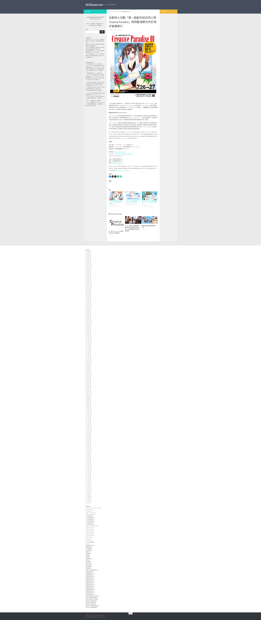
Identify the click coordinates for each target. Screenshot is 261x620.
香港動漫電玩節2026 (90, 594)
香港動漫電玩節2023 (90, 589)
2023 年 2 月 (88, 316)
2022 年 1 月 (88, 337)
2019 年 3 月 (88, 386)
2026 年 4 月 (88, 257)
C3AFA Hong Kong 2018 (91, 512)
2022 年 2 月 (88, 336)
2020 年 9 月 (88, 364)
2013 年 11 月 (89, 488)
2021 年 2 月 (88, 355)
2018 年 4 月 (88, 404)
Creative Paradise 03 (90, 530)
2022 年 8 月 (88, 326)
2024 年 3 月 (88, 298)
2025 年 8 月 (88, 271)
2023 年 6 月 (88, 311)
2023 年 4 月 (88, 313)
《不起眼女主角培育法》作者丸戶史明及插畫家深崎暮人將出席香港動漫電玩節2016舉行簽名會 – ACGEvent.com (95, 84)
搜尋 (87, 29)
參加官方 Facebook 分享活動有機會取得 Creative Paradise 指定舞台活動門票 (149, 202)
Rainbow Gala (88, 539)
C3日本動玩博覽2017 (90, 524)
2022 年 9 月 (88, 324)
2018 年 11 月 (89, 393)
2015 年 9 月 (88, 452)
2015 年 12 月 (89, 447)
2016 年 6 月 (88, 437)
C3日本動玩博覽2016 (90, 522)
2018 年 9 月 (88, 396)
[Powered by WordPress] (90, 617)
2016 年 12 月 (89, 427)
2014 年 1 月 (88, 484)
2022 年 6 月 (88, 329)
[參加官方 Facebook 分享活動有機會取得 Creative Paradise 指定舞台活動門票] (149, 195)
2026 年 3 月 (88, 259)
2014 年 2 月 (88, 483)
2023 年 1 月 (88, 318)
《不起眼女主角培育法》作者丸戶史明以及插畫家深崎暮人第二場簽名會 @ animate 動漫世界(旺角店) (95, 89)
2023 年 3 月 (88, 315)
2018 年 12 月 (89, 391)
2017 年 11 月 (89, 413)
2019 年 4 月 (88, 385)
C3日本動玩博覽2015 (90, 521)
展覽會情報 (88, 553)
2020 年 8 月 (88, 365)
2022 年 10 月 (89, 323)
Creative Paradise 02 (90, 529)
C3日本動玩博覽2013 (90, 517)
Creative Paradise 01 (114, 11)
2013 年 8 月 (88, 492)
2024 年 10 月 (89, 287)
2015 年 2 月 (88, 463)
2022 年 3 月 (88, 334)
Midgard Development (118, 163)
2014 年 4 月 (88, 479)
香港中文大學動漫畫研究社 (92, 570)
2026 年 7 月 (88, 253)
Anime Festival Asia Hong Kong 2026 (93, 508)
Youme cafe (88, 543)
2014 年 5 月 (88, 478)
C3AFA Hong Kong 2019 (91, 514)
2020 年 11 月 (89, 360)
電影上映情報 (89, 565)
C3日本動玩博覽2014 (90, 519)
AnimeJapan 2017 (89, 509)
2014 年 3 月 (88, 481)
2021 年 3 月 (88, 354)
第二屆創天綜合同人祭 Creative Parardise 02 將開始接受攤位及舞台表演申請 (116, 202)
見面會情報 (88, 563)
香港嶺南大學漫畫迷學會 (91, 601)
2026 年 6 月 (88, 254)
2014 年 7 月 (88, 475)
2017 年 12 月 (89, 411)
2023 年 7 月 (88, 310)
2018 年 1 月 (88, 409)
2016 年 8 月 (88, 434)
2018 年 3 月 (88, 406)
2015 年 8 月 (88, 453)
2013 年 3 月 (88, 501)
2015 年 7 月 (88, 455)
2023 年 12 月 (89, 303)
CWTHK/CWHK (89, 537)
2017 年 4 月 (88, 421)
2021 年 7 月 (88, 347)
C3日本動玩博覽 (89, 516)
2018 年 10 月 (89, 395)
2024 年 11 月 (89, 285)
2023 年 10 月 (89, 306)
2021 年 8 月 (88, 346)
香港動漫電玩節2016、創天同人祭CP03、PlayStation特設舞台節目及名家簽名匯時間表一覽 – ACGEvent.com (95, 65)
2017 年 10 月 (89, 414)
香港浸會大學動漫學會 (91, 604)
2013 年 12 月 (89, 486)
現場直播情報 (89, 558)
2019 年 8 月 (88, 378)
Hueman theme (102, 617)
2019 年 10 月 (89, 375)
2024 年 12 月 (89, 284)
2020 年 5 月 (88, 368)
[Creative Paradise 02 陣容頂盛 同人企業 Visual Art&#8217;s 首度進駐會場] (133, 195)
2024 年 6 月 (88, 293)
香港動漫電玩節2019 (90, 583)
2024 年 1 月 (88, 302)
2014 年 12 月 (89, 466)
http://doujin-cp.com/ (120, 152)
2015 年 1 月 (88, 465)
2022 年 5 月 (88, 331)
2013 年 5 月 (88, 497)
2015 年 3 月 (88, 461)
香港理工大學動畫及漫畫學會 (92, 605)
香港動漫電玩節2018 (90, 581)
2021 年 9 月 (88, 344)
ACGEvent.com (94, 4)
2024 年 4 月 (88, 297)
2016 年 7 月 (88, 435)
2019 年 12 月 (89, 373)
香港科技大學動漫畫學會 (91, 607)
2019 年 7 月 (88, 380)
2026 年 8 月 (88, 251)
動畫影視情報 (89, 547)
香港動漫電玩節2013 (90, 573)
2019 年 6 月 (88, 382)
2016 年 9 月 (88, 432)
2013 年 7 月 (88, 494)
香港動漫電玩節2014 (126, 11)
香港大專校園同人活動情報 (92, 599)
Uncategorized (89, 540)
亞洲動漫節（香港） (90, 545)
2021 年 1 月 (88, 357)
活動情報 (88, 557)
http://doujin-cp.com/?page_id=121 (122, 170)
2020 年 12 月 (89, 359)
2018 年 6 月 (88, 401)
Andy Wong (112, 30)
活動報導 (88, 555)
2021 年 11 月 (89, 341)
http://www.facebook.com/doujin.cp (124, 154)
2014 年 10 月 (89, 470)
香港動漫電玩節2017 (90, 579)
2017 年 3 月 (88, 422)
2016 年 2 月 (88, 444)
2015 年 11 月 (89, 448)
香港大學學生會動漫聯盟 (91, 597)
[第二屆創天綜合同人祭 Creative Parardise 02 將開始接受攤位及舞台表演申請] (116, 195)
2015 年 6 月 (88, 457)
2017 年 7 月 (88, 417)
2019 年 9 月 (88, 377)
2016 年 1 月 (88, 445)
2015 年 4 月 (88, 460)
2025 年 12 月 (89, 264)
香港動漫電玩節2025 (90, 592)
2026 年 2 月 (88, 261)
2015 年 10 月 (89, 450)
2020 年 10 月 (89, 362)
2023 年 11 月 (89, 305)
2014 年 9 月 (88, 471)
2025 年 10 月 (89, 267)
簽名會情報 (88, 561)
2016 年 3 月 (88, 442)
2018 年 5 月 (88, 403)
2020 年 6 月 (88, 367)
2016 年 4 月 (88, 440)
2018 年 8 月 (88, 398)
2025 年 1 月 (88, 282)
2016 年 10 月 (89, 430)
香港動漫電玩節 (89, 571)
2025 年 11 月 (89, 266)
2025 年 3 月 (88, 279)
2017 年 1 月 (88, 426)
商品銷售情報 (89, 550)
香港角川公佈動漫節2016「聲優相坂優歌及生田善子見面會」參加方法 (95, 69)
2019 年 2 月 (88, 388)
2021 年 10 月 (89, 342)
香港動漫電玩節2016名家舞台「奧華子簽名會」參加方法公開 (95, 78)
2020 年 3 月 (88, 370)
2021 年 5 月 (88, 351)
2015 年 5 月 (88, 458)
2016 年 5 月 (88, 439)
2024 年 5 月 (88, 295)
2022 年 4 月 (88, 333)
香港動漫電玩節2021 (90, 586)
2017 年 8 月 (88, 416)
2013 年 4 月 (88, 499)
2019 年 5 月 (88, 383)
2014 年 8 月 (88, 473)
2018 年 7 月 (88, 399)
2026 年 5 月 (88, 256)
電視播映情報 (89, 566)
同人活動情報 (89, 548)
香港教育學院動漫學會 (91, 602)
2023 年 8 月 (88, 308)
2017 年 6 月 (88, 419)
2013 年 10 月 (89, 489)
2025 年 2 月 (88, 280)
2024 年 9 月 (88, 289)
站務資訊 (88, 560)
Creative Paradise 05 (90, 534)
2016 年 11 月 (89, 429)
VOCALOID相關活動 (90, 542)
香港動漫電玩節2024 (90, 591)
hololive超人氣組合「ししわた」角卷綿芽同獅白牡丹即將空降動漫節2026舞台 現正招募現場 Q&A (95, 55)
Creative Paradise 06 (90, 535)
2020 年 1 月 (88, 372)
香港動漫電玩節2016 (90, 578)
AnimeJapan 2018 (89, 511)
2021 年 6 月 (88, 349)
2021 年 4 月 (88, 352)
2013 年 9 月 (88, 491)
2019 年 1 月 (88, 390)
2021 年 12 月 (89, 339)
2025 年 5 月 (88, 275)
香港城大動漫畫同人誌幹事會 (92, 596)
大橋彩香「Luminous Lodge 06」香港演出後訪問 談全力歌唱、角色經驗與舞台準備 (95, 41)
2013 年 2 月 (88, 502)
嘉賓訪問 (88, 552)
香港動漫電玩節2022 (90, 588)
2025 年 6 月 (88, 274)
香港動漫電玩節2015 (90, 576)
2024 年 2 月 (88, 300)
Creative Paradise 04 (90, 532)
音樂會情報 (88, 568)
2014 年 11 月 (89, 468)
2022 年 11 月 (89, 321)
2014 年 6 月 (88, 476)
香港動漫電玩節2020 (90, 584)
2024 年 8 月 (88, 290)
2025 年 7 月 (88, 272)
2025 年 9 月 (88, 269)
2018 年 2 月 (88, 408)
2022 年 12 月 (89, 320)
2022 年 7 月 (88, 328)
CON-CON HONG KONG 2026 (92, 526)
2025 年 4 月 (88, 277)
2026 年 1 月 (88, 262)
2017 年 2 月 (88, 424)
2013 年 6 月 (88, 496)
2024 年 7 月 (88, 292)
